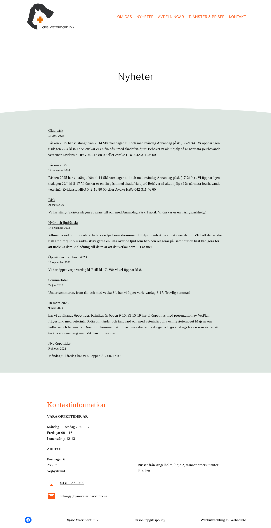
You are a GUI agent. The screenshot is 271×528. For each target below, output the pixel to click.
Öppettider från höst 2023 (67, 257)
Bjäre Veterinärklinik (82, 520)
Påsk (51, 200)
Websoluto (238, 520)
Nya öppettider (59, 343)
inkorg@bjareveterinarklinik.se (83, 496)
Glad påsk (55, 130)
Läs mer (146, 247)
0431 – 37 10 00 (72, 483)
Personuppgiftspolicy (149, 520)
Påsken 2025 (57, 165)
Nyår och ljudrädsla (63, 222)
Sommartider (58, 280)
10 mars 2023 (58, 303)
